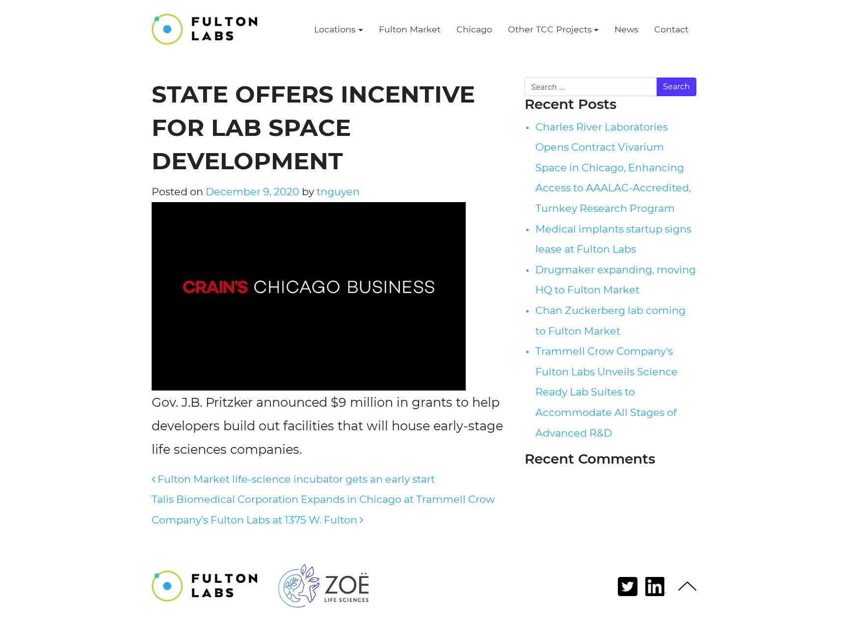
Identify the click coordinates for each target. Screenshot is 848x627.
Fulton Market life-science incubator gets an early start (295, 479)
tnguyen (337, 191)
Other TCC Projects (550, 29)
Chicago (474, 29)
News (626, 29)
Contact (671, 29)
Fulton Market (410, 29)
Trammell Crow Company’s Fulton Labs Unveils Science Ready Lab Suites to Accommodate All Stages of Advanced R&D (606, 392)
